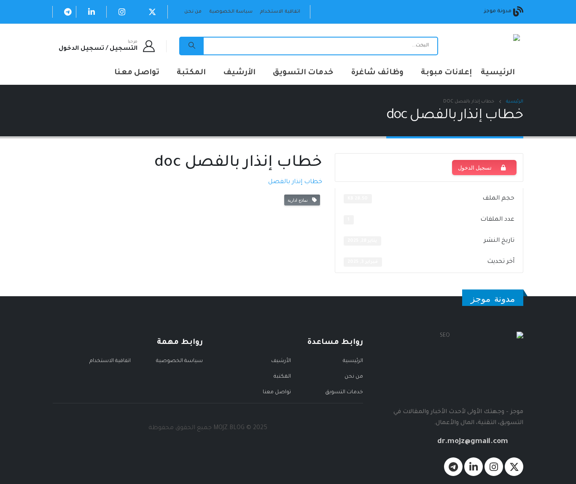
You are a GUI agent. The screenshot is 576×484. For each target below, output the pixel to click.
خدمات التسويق (303, 73)
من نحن (193, 11)
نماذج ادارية (299, 200)
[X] (152, 11)
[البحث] (192, 46)
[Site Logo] (493, 46)
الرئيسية (498, 73)
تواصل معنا (136, 73)
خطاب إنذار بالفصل (295, 182)
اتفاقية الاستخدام (280, 11)
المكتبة (191, 73)
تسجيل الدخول (475, 167)
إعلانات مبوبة (446, 73)
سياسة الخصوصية (231, 11)
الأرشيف (239, 73)
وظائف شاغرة (377, 73)
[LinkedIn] (91, 11)
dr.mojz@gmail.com (472, 442)
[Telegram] (67, 11)
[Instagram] (121, 11)
